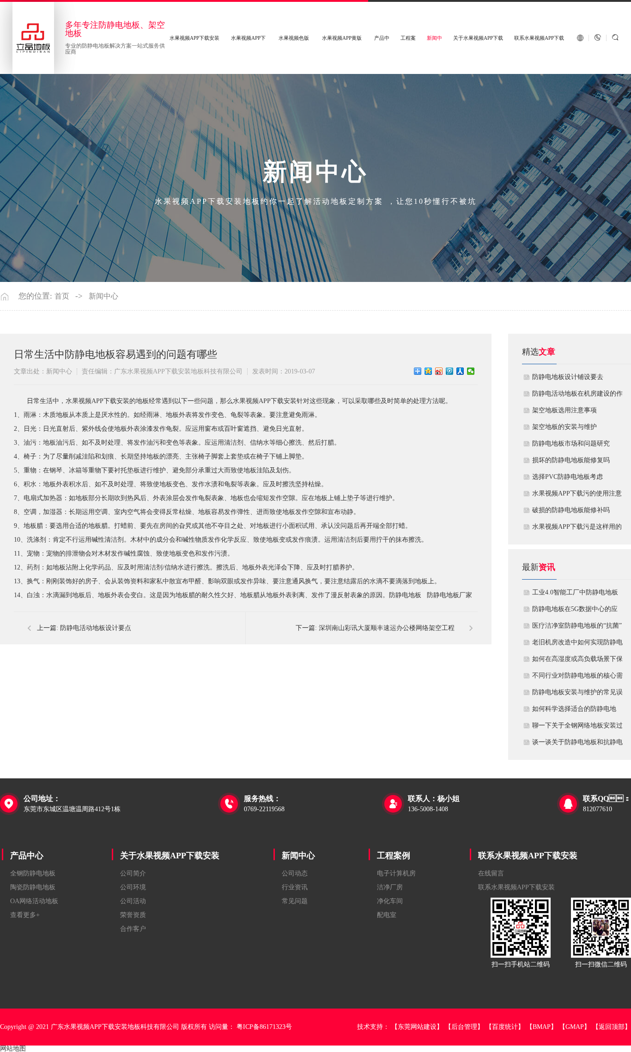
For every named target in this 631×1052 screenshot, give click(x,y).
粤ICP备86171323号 (264, 1026)
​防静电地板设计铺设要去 (567, 376)
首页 (62, 296)
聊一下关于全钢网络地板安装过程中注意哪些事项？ (577, 728)
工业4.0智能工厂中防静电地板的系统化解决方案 (575, 595)
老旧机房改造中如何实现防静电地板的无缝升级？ (577, 645)
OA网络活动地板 (34, 901)
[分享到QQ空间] (428, 371)
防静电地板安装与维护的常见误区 (577, 695)
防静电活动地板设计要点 (95, 627)
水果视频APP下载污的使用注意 (577, 493)
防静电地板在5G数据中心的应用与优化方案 (575, 612)
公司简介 (133, 873)
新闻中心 (103, 296)
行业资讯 (295, 887)
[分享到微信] (471, 371)
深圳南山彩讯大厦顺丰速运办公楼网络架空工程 (387, 627)
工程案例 (393, 855)
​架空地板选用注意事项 (564, 410)
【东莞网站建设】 (417, 1026)
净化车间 (390, 901)
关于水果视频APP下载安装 (169, 855)
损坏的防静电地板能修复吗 (571, 460)
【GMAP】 (574, 1026)
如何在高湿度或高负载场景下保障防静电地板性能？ (577, 661)
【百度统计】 (504, 1026)
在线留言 (491, 873)
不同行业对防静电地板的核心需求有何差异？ (577, 678)
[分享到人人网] (460, 371)
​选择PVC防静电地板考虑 (567, 476)
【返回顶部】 (611, 1026)
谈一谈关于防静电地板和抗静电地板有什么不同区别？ (577, 745)
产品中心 (26, 855)
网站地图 (13, 1048)
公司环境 (133, 887)
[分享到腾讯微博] (450, 371)
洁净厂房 (390, 887)
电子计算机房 (396, 873)
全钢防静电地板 (32, 873)
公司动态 (295, 873)
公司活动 (133, 901)
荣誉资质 (133, 914)
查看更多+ (25, 914)
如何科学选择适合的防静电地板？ (574, 711)
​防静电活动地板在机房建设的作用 (577, 396)
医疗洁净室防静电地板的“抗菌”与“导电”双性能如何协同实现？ (577, 628)
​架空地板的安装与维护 (564, 426)
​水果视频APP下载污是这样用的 (577, 526)
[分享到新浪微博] (439, 371)
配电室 (386, 914)
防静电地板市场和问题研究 (571, 443)
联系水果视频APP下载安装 (527, 855)
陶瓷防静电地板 (32, 887)
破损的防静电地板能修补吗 (571, 510)
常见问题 (295, 901)
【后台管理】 (464, 1026)
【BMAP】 (541, 1026)
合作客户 (133, 928)
